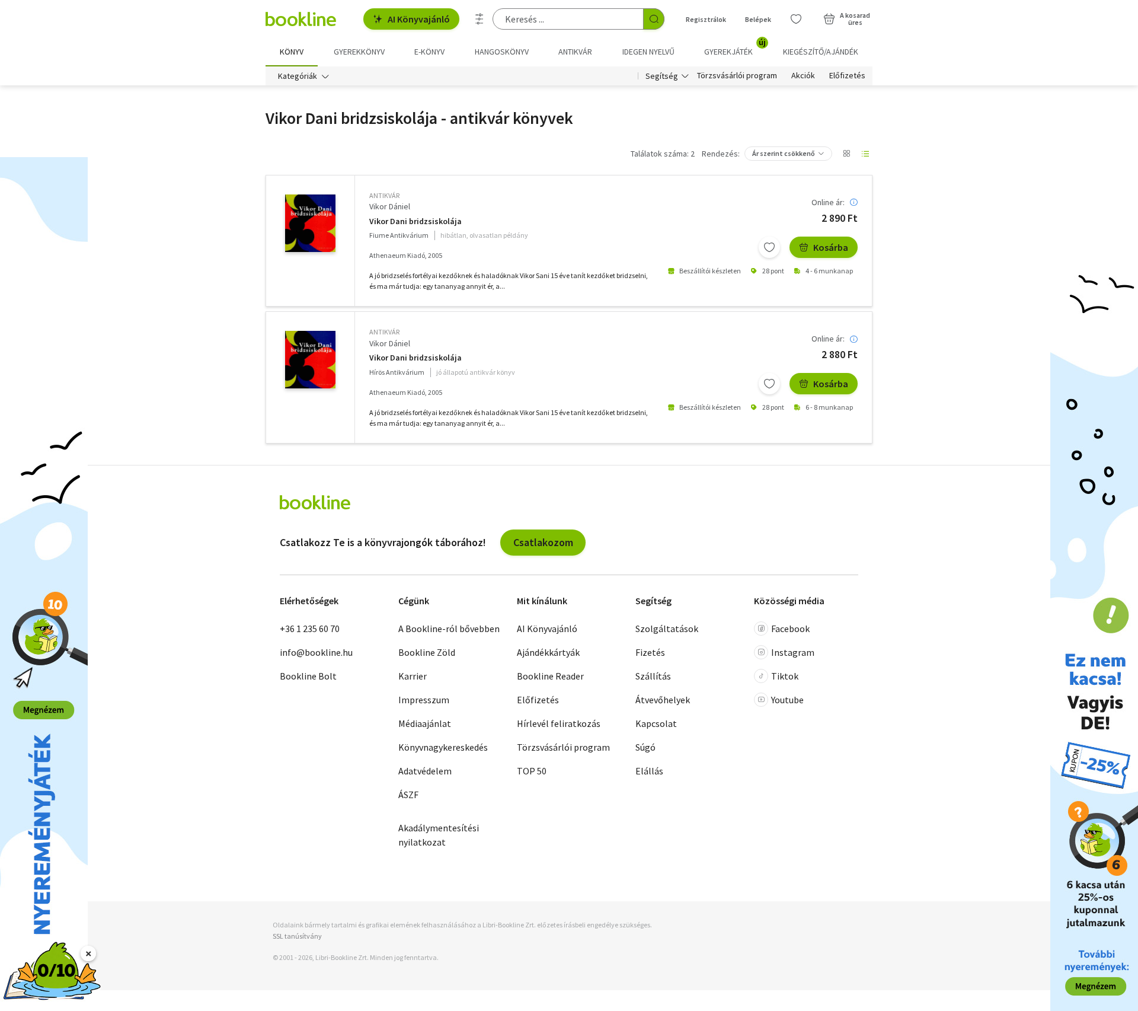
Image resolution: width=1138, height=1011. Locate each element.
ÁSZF (408, 794)
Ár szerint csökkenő (783, 153)
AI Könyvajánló (419, 19)
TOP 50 (531, 771)
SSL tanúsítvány (297, 936)
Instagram (792, 652)
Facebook (790, 628)
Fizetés (650, 652)
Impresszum (423, 700)
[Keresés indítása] (653, 19)
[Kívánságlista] (796, 19)
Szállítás (653, 676)
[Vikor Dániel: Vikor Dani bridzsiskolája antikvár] (310, 223)
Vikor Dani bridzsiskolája (415, 221)
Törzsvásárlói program (737, 76)
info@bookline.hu (316, 652)
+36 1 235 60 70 (310, 628)
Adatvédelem (425, 771)
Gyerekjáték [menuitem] (735, 47)
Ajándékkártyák (548, 652)
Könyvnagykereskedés (443, 747)
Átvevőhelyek (662, 700)
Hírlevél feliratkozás (558, 723)
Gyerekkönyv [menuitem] (359, 51)
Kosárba (830, 247)
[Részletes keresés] (479, 19)
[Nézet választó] (846, 153)
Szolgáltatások (666, 628)
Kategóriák (297, 76)
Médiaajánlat (424, 723)
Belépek (758, 19)
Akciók (803, 76)
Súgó (645, 747)
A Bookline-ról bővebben (449, 628)
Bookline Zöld (426, 652)
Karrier (412, 676)
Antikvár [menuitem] (575, 51)
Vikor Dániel (389, 206)
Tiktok (784, 676)
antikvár (384, 195)
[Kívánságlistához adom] (769, 247)
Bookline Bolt (308, 676)
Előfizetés (847, 76)
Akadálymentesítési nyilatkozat (438, 835)
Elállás (649, 771)
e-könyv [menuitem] (429, 51)
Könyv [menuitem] (291, 51)
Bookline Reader (550, 676)
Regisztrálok (706, 19)
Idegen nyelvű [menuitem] (648, 51)
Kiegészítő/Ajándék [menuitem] (820, 51)
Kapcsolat (656, 723)
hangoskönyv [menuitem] (502, 51)
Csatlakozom (543, 542)
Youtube (787, 700)
